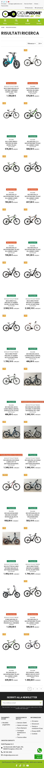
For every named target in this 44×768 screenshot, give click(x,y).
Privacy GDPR (36, 731)
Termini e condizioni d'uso (37, 727)
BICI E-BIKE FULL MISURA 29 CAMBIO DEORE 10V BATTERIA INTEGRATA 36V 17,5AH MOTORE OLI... (11, 304)
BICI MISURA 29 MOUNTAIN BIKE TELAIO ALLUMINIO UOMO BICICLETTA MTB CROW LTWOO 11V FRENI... (11, 251)
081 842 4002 (7, 752)
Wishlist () (29, 7)
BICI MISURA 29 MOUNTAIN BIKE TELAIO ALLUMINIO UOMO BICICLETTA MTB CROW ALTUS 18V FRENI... (11, 676)
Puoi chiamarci (22, 728)
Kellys (32, 677)
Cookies (34, 734)
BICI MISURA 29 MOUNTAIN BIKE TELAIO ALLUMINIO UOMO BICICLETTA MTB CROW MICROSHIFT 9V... (33, 623)
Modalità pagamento (6, 724)
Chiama (36, 3)
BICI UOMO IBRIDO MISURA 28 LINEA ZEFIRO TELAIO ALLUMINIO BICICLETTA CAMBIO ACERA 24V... (11, 145)
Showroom (35, 724)
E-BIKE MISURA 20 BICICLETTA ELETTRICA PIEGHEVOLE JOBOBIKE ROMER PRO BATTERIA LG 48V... (11, 623)
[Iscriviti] (40, 703)
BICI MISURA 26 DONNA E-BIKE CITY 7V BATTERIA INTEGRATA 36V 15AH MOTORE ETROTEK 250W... (33, 463)
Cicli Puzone (32, 93)
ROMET (11, 518)
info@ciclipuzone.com (10, 755)
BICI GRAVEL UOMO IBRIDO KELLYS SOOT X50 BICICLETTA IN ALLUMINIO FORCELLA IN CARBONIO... (32, 676)
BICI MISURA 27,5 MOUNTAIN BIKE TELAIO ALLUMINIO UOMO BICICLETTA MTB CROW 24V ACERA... (33, 145)
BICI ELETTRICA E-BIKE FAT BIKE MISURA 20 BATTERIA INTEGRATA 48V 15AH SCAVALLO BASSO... (11, 569)
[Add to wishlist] (18, 52)
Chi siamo (4, 3)
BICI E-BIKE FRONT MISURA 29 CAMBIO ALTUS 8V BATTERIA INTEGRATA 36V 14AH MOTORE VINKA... (11, 357)
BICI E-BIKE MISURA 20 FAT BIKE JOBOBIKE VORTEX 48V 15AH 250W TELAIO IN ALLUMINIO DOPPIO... (11, 92)
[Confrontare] (18, 56)
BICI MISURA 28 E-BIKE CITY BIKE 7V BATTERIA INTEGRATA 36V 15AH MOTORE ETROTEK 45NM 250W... (32, 410)
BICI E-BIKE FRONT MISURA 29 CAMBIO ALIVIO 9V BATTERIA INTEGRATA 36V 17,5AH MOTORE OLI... (32, 304)
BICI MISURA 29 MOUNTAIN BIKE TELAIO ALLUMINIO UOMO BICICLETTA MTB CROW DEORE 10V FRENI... (11, 198)
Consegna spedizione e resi (15, 3)
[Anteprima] (18, 60)
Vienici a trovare (22, 725)
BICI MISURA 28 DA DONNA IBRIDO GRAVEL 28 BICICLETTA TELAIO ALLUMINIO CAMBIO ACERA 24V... (33, 357)
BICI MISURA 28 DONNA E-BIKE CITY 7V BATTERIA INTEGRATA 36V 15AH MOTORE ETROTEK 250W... (11, 463)
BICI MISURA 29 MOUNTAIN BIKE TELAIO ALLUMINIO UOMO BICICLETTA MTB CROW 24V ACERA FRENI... (33, 251)
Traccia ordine (4, 5)
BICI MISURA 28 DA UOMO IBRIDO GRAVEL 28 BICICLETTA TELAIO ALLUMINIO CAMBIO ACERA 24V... (11, 410)
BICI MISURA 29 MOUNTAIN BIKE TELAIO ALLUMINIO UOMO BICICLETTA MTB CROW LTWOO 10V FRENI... (33, 198)
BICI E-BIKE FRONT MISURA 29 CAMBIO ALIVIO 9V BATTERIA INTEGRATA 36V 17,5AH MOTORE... (32, 569)
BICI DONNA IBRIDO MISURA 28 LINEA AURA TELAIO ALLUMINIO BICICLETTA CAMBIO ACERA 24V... (32, 92)
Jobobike (11, 93)
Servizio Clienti (28, 3)
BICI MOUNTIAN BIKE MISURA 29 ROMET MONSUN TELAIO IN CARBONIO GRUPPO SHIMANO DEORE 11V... (11, 516)
